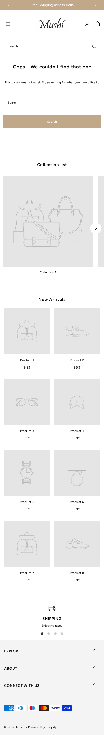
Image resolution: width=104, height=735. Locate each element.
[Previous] (8, 5)
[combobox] (52, 46)
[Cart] (98, 23)
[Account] (87, 24)
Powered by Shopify (42, 727)
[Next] (95, 5)
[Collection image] (48, 221)
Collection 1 (48, 272)
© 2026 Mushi (14, 727)
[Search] (94, 46)
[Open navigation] (18, 23)
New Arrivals (52, 299)
